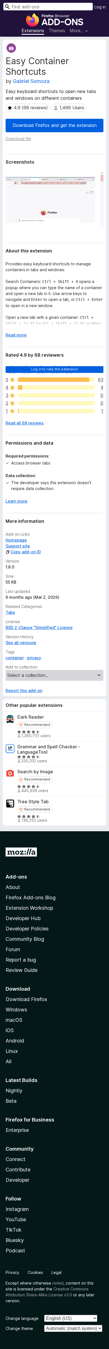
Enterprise (17, 1130)
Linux (12, 1051)
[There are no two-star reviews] (56, 403)
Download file (18, 138)
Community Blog (25, 939)
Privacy (12, 1272)
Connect (15, 1159)
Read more (16, 335)
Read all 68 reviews (25, 423)
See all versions (21, 642)
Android (15, 1041)
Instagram (17, 1209)
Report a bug (21, 960)
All (8, 1061)
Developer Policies (27, 929)
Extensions (33, 30)
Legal (56, 1272)
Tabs (10, 612)
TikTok (14, 1230)
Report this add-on (24, 690)
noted (57, 1283)
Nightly (14, 1090)
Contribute (18, 1169)
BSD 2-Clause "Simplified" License (39, 627)
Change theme (19, 1328)
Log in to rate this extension (54, 369)
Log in (100, 6)
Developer (17, 1180)
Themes (57, 30)
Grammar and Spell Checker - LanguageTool (48, 749)
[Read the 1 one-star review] (56, 411)
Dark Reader (30, 717)
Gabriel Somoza (31, 81)
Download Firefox (26, 999)
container (15, 657)
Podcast (15, 1250)
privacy (34, 657)
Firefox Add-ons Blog (31, 897)
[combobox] (48, 6)
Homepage (16, 540)
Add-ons (16, 877)
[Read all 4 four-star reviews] (56, 387)
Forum (13, 949)
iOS (10, 1030)
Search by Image (35, 771)
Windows (16, 1010)
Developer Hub (23, 918)
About (13, 887)
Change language (22, 1318)
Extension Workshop (29, 908)
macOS (14, 1020)
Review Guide (21, 970)
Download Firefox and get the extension (55, 125)
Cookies (35, 1272)
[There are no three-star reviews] (56, 395)
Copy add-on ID (26, 551)
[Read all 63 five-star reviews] (56, 379)
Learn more (16, 501)
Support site (18, 546)
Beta (11, 1101)
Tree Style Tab (33, 801)
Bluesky (15, 1240)
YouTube (16, 1219)
